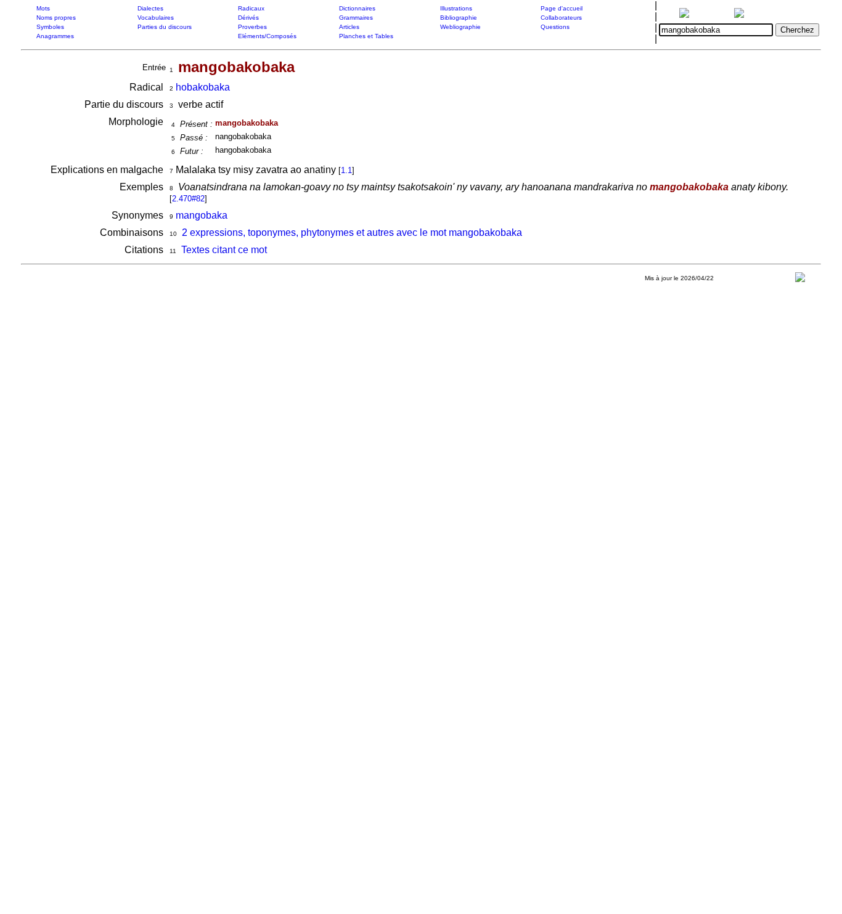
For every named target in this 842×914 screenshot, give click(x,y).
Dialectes (150, 8)
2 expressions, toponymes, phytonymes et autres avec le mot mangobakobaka (352, 232)
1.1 (346, 170)
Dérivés (248, 17)
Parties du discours (164, 26)
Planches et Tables (366, 36)
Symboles (50, 26)
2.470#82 (188, 198)
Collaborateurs (561, 17)
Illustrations (456, 8)
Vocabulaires (155, 17)
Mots (43, 8)
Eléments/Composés (267, 36)
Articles (349, 26)
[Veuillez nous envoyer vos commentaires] (800, 280)
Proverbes (252, 26)
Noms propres (56, 17)
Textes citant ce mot (224, 250)
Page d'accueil (561, 8)
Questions (555, 26)
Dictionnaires (357, 8)
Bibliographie (458, 17)
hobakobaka (203, 87)
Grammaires (356, 17)
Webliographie (460, 26)
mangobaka (201, 215)
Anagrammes (55, 36)
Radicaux (251, 8)
